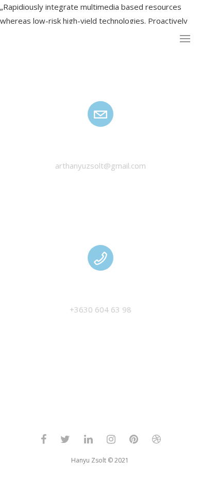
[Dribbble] (156, 441)
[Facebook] (43, 441)
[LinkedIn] (88, 441)
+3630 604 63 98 (100, 309)
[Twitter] (65, 441)
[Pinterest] (133, 441)
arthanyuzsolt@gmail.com (100, 165)
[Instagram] (111, 441)
